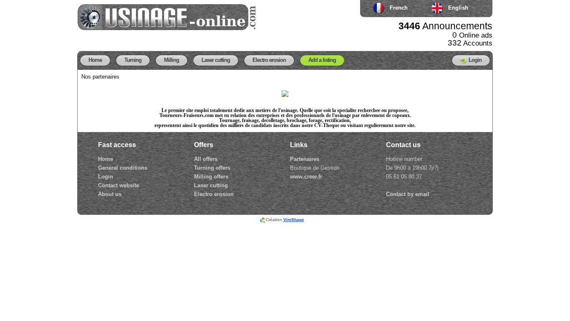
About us (109, 194)
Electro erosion (214, 194)
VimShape (293, 219)
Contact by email (407, 194)
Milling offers (211, 176)
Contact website (118, 185)
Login (105, 176)
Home (105, 159)
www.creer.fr (306, 176)
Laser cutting (211, 185)
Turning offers (212, 168)
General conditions (122, 168)
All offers (205, 159)
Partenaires (304, 159)
